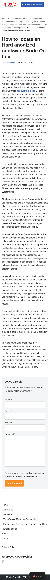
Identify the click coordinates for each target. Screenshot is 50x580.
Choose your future (32, 4)
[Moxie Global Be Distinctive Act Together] (10, 4)
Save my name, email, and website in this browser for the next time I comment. (24, 475)
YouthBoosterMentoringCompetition (20, 519)
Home (5, 505)
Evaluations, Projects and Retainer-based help (25, 524)
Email (8, 411)
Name (8, 400)
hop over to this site (26, 91)
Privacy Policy (8, 547)
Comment (10, 434)
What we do (7, 510)
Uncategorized (19, 27)
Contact (5, 538)
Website (8, 423)
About (5, 534)
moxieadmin (10, 62)
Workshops (8, 514)
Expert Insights (10, 529)
